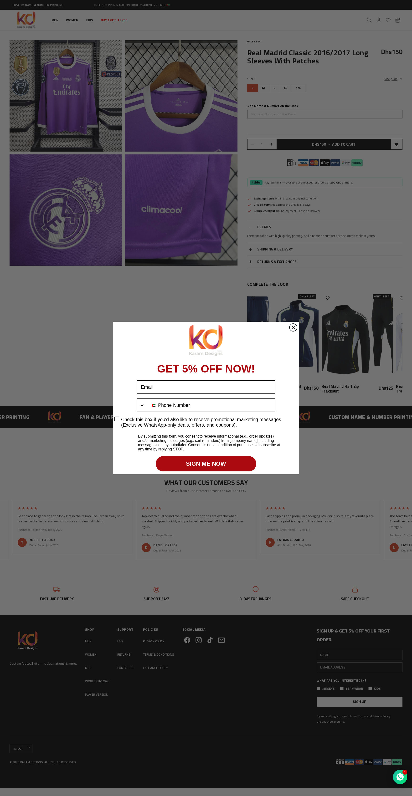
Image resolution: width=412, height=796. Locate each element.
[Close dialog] (293, 327)
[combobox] (146, 405)
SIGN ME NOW (206, 463)
